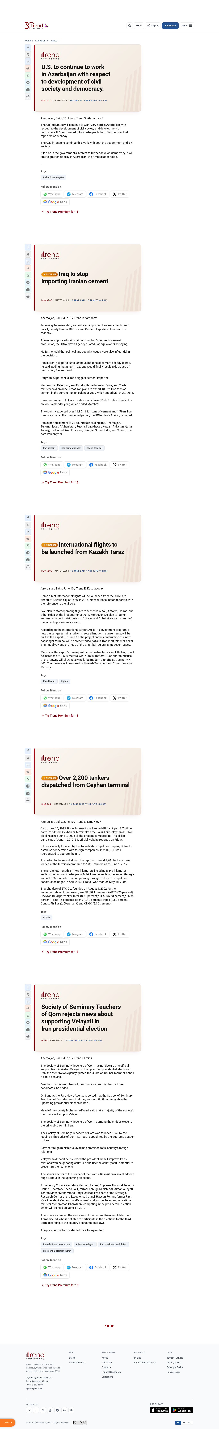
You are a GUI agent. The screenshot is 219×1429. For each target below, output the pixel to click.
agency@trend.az (34, 1388)
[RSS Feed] (71, 1410)
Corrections (107, 1377)
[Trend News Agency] (35, 1356)
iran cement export (71, 448)
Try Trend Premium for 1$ (61, 211)
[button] (28, 47)
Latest (72, 1357)
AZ (184, 1422)
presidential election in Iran (57, 1251)
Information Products (145, 1362)
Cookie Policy (173, 1372)
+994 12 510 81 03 (34, 1385)
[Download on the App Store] (159, 1410)
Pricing (137, 1357)
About (105, 1357)
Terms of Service (175, 1357)
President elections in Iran (56, 1244)
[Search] (129, 25)
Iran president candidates (113, 1244)
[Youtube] (50, 1410)
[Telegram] (57, 1410)
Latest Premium (77, 1362)
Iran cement (49, 448)
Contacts (106, 1367)
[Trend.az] (36, 25)
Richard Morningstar (53, 177)
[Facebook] (36, 1410)
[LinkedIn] (64, 1410)
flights (64, 681)
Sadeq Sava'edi (94, 448)
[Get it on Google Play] (182, 1410)
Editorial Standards (111, 1372)
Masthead (107, 1362)
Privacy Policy (174, 1362)
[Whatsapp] (29, 1410)
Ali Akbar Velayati (85, 1244)
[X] (43, 1410)
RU (189, 1422)
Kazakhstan (49, 681)
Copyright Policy (175, 1367)
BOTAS (46, 917)
